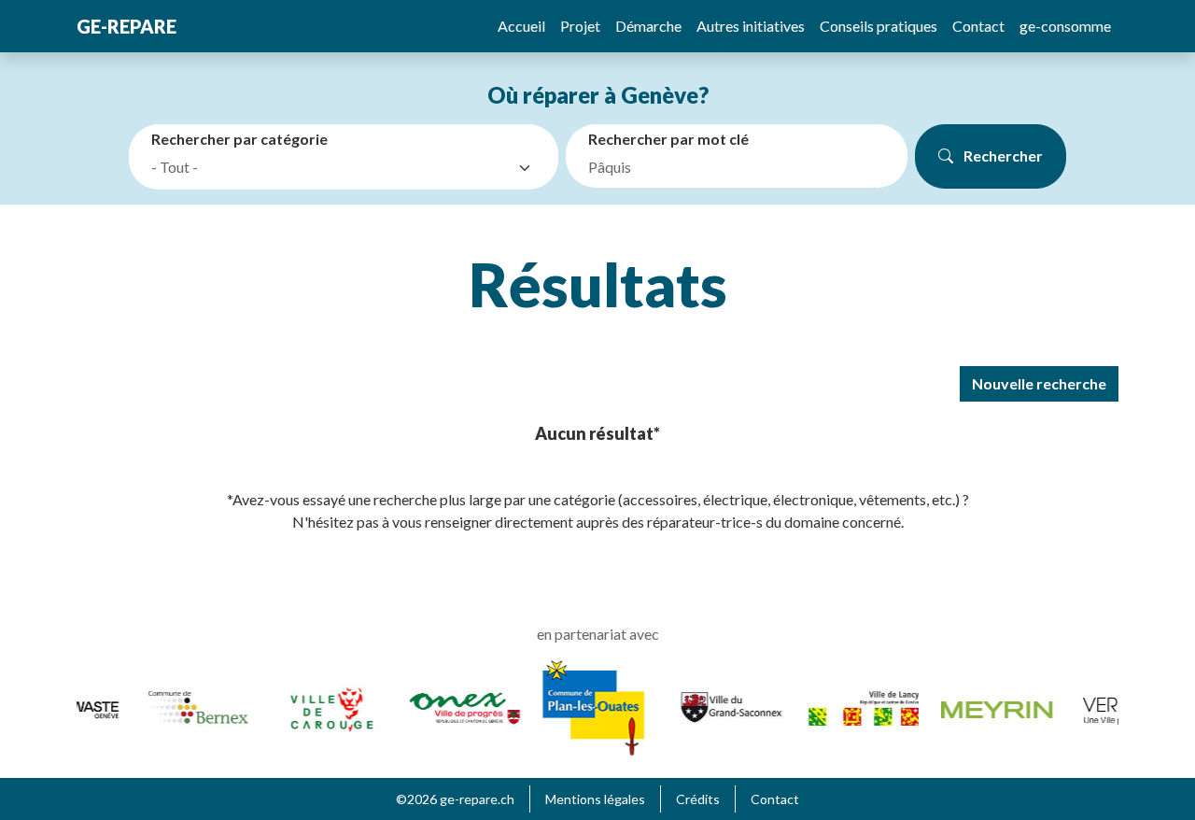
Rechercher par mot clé (668, 139)
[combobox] (347, 168)
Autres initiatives (750, 26)
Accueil (521, 26)
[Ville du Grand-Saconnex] (726, 705)
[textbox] (330, 167)
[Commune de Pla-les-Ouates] (589, 705)
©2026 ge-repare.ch (455, 799)
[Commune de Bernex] (194, 705)
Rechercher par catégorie (239, 139)
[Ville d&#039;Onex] (460, 705)
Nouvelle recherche (1039, 383)
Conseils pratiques (878, 26)
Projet (580, 26)
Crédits (698, 799)
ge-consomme (1065, 26)
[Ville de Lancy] (859, 705)
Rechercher (1002, 155)
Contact (978, 26)
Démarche (648, 26)
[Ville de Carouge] (327, 705)
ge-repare (126, 26)
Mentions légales (595, 799)
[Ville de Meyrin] (992, 707)
